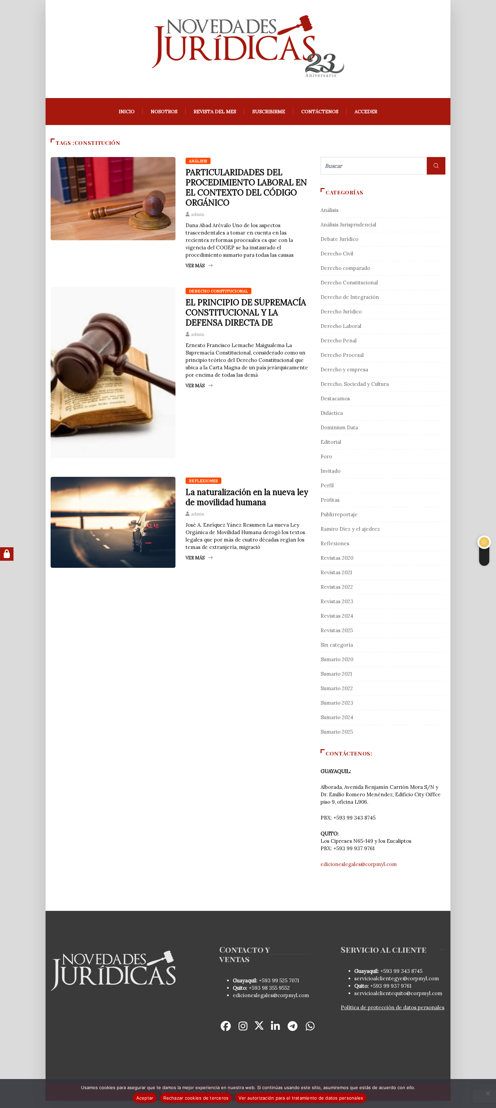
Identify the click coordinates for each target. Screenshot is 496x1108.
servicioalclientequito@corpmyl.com (398, 993)
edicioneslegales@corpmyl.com (359, 864)
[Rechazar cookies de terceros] (487, 1093)
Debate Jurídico (339, 239)
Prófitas (330, 500)
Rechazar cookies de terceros (195, 1098)
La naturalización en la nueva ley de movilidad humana (247, 497)
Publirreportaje (339, 514)
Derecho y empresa (344, 369)
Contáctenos (319, 112)
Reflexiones (203, 481)
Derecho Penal (339, 340)
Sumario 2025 (337, 732)
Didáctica (332, 413)
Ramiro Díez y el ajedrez (350, 529)
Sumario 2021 (336, 674)
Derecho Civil (337, 253)
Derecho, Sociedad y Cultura (355, 384)
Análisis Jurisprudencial (348, 224)
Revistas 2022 (337, 587)
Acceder (366, 112)
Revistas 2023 (337, 601)
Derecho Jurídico (341, 311)
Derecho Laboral (341, 326)
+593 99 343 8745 (400, 971)
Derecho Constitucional (218, 291)
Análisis (198, 161)
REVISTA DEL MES (215, 112)
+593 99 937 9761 (390, 986)
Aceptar (145, 1098)
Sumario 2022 (337, 688)
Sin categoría (337, 645)
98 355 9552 (276, 988)
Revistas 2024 (337, 616)
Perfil (327, 485)
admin (197, 214)
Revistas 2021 (336, 572)
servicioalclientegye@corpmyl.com (396, 978)
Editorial (331, 442)
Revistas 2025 (337, 630)
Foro (326, 456)
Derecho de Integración (350, 297)
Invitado (330, 471)
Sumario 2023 (337, 703)
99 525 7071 (285, 980)
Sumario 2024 (337, 717)
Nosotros (164, 112)
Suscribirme (268, 112)
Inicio (127, 112)
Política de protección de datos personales (392, 1007)
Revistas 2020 (337, 558)
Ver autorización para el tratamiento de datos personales (301, 1098)
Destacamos (335, 398)
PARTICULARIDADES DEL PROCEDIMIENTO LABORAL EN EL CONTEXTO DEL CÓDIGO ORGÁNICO (246, 187)
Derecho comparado (345, 268)
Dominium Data (339, 427)
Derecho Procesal (342, 355)
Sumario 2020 (337, 659)
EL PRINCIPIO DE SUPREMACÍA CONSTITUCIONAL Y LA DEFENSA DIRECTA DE (246, 312)
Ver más (195, 266)
